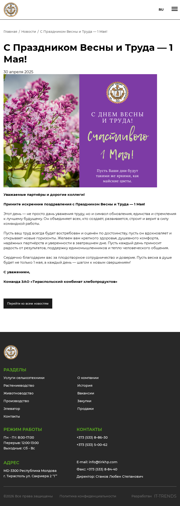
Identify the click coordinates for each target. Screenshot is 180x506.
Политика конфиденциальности (88, 496)
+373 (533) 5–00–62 (92, 445)
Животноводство (19, 393)
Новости (28, 31)
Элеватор (12, 409)
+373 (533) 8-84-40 (102, 469)
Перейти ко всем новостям (28, 303)
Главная (10, 31)
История (85, 385)
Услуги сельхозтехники (24, 378)
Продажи (85, 409)
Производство (16, 401)
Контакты (12, 416)
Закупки (84, 401)
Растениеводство (19, 385)
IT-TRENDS (165, 496)
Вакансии (85, 393)
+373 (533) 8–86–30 (92, 437)
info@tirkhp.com (103, 462)
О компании (88, 378)
